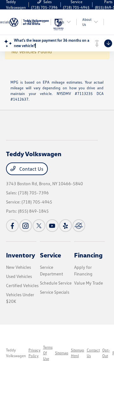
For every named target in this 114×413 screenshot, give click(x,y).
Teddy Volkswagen (16, 353)
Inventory (20, 255)
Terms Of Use (48, 353)
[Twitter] (39, 225)
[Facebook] (12, 225)
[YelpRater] (65, 225)
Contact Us (30, 169)
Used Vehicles (19, 276)
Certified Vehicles (22, 285)
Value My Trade (88, 283)
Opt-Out (106, 353)
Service (50, 255)
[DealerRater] (79, 225)
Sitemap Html (77, 353)
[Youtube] (52, 225)
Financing (88, 255)
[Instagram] (25, 225)
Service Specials (54, 292)
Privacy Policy (34, 353)
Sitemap (61, 353)
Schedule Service (56, 283)
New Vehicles (18, 267)
